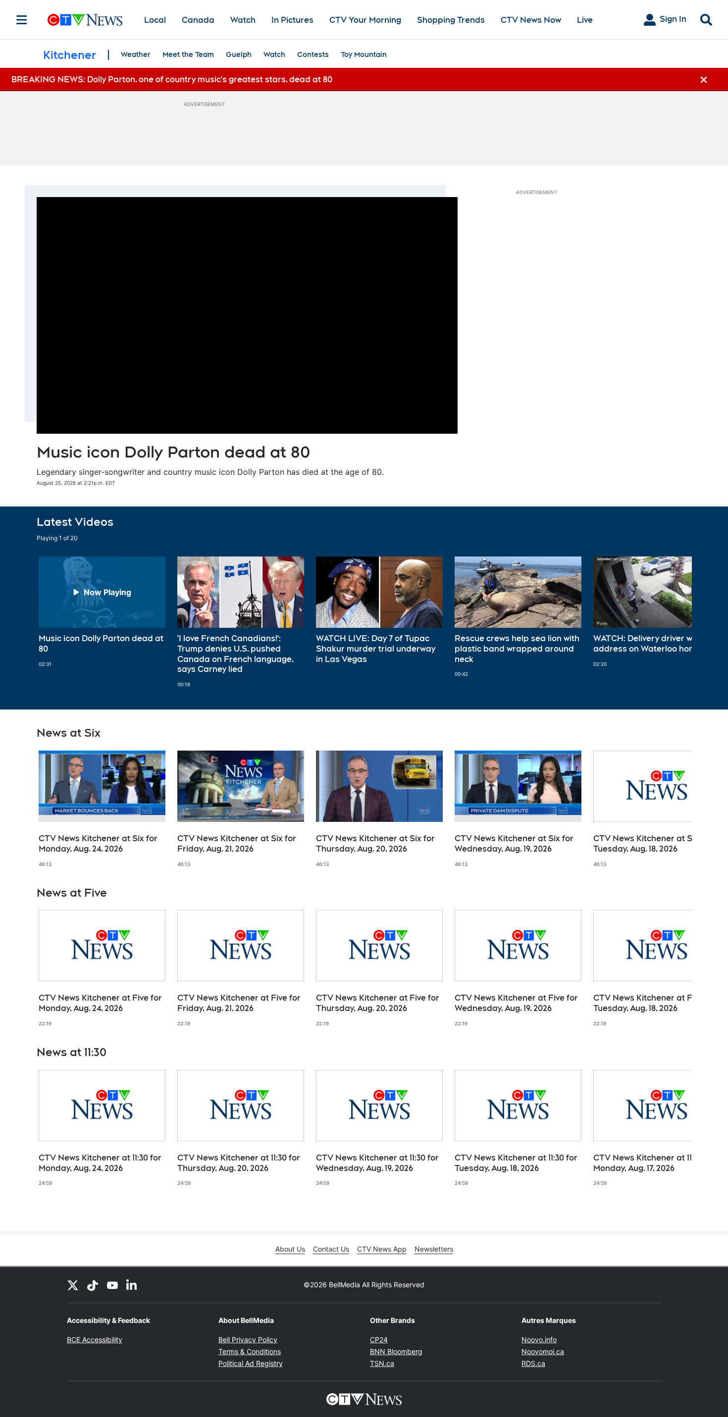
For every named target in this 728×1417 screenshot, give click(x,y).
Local (155, 20)
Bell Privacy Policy (247, 1339)
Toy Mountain (364, 54)
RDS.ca (533, 1363)
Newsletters (434, 1249)
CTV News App (382, 1249)
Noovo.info (539, 1339)
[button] (672, 622)
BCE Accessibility (94, 1339)
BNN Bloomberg (396, 1351)
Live (585, 20)
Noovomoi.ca (542, 1351)
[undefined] (102, 612)
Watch (243, 20)
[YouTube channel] (112, 1285)
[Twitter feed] (73, 1285)
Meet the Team (188, 54)
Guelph (239, 54)
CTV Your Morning (365, 20)
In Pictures (292, 20)
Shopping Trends (451, 20)
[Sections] (22, 20)
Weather (136, 54)
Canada (198, 20)
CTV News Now (531, 20)
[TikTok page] (93, 1285)
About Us (290, 1249)
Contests (313, 54)
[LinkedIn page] (132, 1285)
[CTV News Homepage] (85, 20)
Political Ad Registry (250, 1363)
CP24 (379, 1339)
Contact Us (331, 1249)
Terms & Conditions (249, 1351)
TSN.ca (382, 1363)
